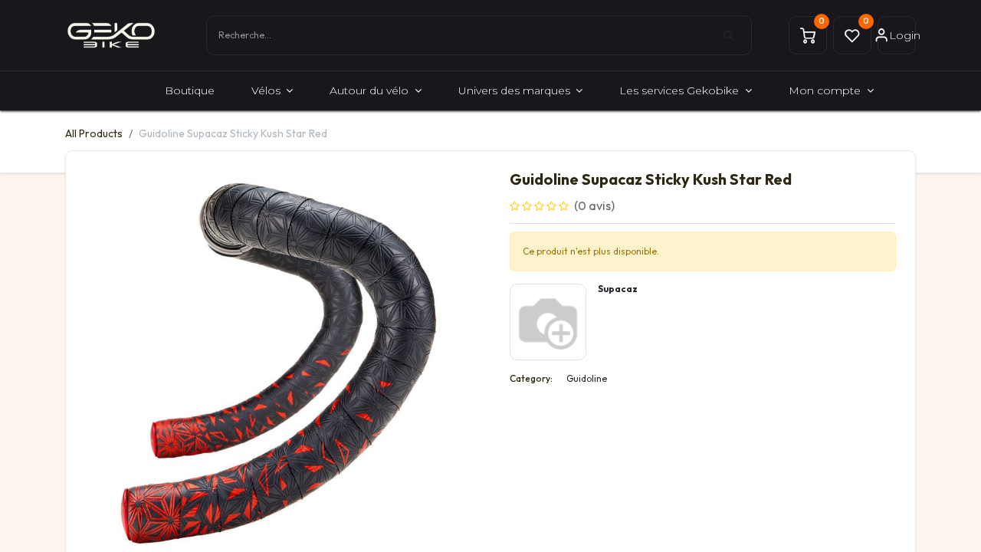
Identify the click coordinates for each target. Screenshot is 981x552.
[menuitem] (189, 90)
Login (902, 35)
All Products (94, 133)
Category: (531, 378)
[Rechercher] (737, 35)
